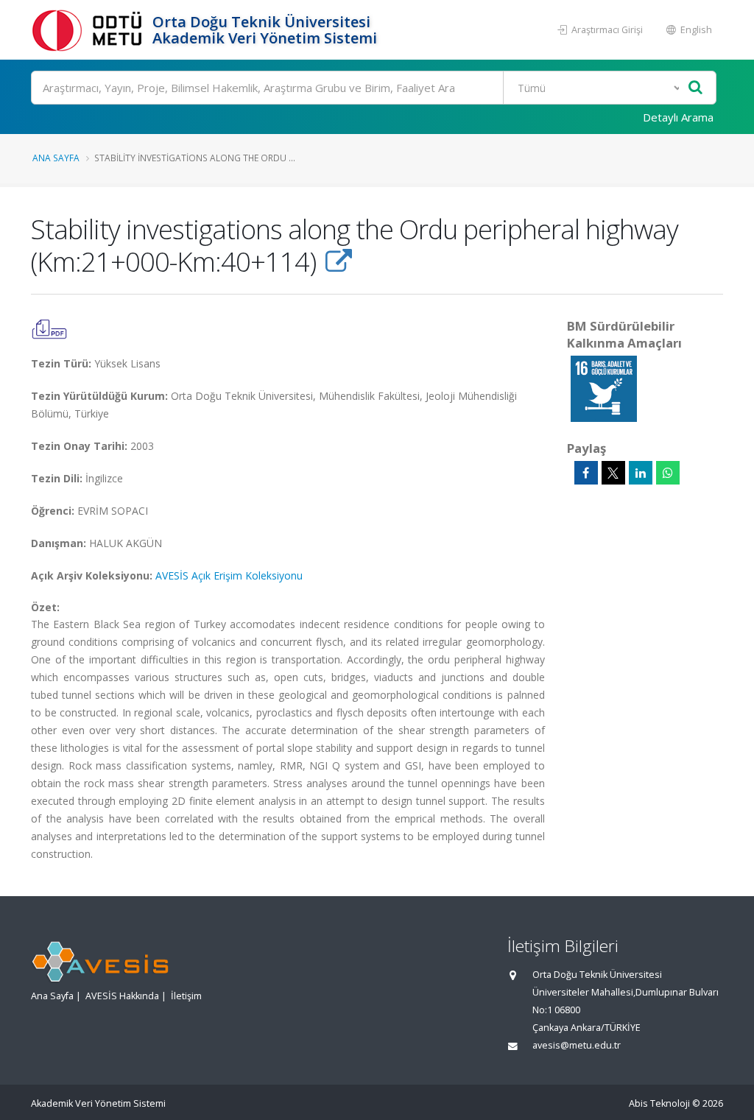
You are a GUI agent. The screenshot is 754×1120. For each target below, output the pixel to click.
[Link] (338, 261)
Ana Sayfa (56, 157)
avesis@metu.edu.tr (576, 1045)
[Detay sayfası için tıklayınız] (604, 388)
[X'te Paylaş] (613, 473)
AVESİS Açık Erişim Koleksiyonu (229, 575)
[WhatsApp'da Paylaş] (668, 473)
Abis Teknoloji (659, 1103)
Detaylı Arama (678, 117)
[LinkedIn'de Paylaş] (640, 473)
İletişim (186, 996)
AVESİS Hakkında (122, 996)
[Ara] (695, 88)
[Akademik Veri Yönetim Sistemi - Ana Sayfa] (90, 30)
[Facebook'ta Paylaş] (586, 473)
